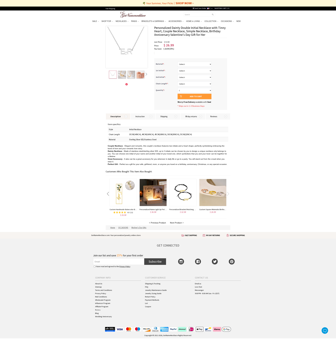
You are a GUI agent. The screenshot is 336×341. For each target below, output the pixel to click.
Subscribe (155, 261)
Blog (97, 313)
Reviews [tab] (213, 116)
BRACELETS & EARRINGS (153, 21)
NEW (238, 21)
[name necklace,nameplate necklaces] (133, 14)
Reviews (98, 310)
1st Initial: (161, 70)
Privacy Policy (124, 266)
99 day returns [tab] (191, 116)
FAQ (146, 287)
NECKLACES (122, 21)
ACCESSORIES (176, 21)
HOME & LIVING (193, 21)
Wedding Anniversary (103, 316)
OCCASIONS (227, 21)
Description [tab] (116, 116)
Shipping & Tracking (152, 283)
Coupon (148, 306)
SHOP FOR (106, 21)
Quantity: (160, 90)
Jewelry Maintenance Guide (156, 290)
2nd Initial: (161, 77)
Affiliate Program (101, 306)
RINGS (134, 21)
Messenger (199, 290)
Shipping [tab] (163, 116)
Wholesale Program (103, 300)
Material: (160, 64)
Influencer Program (102, 303)
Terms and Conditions (103, 290)
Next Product (176, 222)
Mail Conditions (101, 297)
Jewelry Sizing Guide (153, 293)
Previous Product (158, 222)
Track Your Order (200, 8)
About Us (98, 283)
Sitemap (98, 287)
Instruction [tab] (140, 116)
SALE (95, 21)
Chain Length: (162, 84)
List (146, 303)
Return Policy (150, 297)
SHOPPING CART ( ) (221, 8)
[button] (108, 193)
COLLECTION (210, 21)
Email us (198, 283)
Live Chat (198, 287)
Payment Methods (152, 300)
